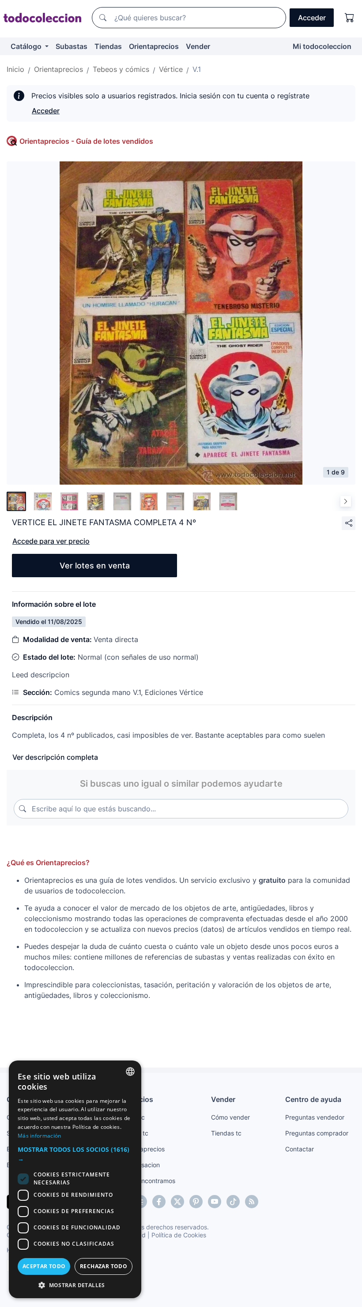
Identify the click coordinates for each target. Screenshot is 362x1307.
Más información (39, 1135)
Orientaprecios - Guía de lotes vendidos (86, 141)
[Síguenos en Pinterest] (196, 1201)
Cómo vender (230, 1117)
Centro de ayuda (313, 1099)
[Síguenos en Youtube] (214, 1201)
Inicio (15, 69)
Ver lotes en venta (95, 565)
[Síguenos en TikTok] (233, 1201)
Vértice (171, 69)
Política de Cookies (178, 1235)
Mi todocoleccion (322, 46)
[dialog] (75, 1179)
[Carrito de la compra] (349, 17)
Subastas (71, 46)
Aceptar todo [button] (44, 1266)
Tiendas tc (226, 1133)
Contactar (299, 1149)
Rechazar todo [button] (103, 1266)
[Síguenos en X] (177, 1201)
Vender (198, 46)
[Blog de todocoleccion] (251, 1201)
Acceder (46, 110)
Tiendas (108, 46)
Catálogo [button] (27, 46)
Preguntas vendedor (314, 1117)
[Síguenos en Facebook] (159, 1201)
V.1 (196, 69)
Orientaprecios (154, 46)
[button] (75, 1154)
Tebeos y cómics (121, 69)
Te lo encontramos (148, 1180)
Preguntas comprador (316, 1133)
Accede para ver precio (51, 541)
